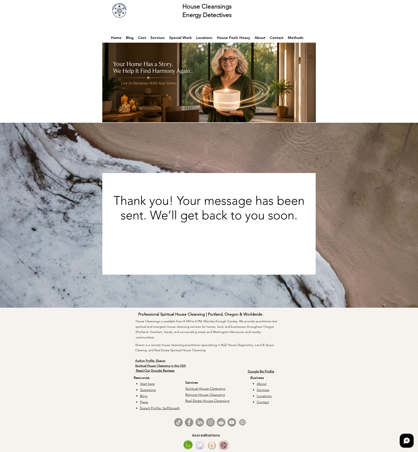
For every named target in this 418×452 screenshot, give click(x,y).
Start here (147, 384)
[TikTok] (178, 422)
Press (144, 402)
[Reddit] (221, 422)
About (261, 384)
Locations (264, 396)
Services (263, 390)
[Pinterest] (242, 422)
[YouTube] (232, 422)
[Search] (311, 57)
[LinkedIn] (200, 422)
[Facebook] (189, 422)
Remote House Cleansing (205, 395)
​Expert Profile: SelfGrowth (160, 408)
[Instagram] (210, 422)
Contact (263, 402)
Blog (143, 396)
